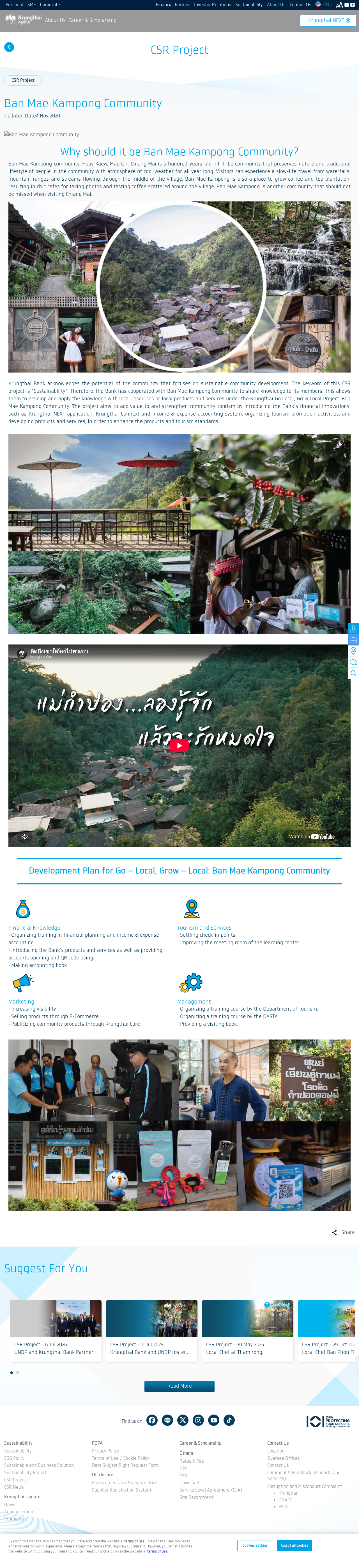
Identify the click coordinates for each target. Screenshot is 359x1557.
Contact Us (300, 5)
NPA (184, 1469)
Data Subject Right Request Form (125, 1466)
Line (167, 1420)
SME (31, 5)
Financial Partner (173, 5)
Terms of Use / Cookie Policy (120, 1459)
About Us (276, 5)
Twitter (182, 1420)
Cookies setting (255, 1545)
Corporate (50, 5)
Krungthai (288, 1493)
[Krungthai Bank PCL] (23, 19)
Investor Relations (212, 5)
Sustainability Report (25, 1473)
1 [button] (11, 1373)
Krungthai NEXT (326, 20)
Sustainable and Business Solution (39, 1466)
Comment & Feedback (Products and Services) (303, 1476)
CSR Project (22, 80)
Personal (14, 5)
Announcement (19, 1512)
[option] (56, 1331)
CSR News (14, 1488)
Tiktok (229, 1420)
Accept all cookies (294, 1545)
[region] (179, 1545)
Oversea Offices (283, 1459)
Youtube (213, 1420)
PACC (283, 1507)
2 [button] (17, 1373)
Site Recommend (197, 1498)
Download (189, 1483)
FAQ (183, 1476)
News (9, 1505)
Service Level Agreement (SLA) (211, 1491)
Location (275, 1451)
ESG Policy (14, 1459)
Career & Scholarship (92, 20)
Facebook (152, 1420)
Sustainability (249, 5)
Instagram (198, 1420)
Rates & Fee (192, 1462)
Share (348, 1232)
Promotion (14, 1519)
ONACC (285, 1500)
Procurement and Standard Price (124, 1483)
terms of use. (157, 1551)
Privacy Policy (105, 1451)
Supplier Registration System (121, 1491)
